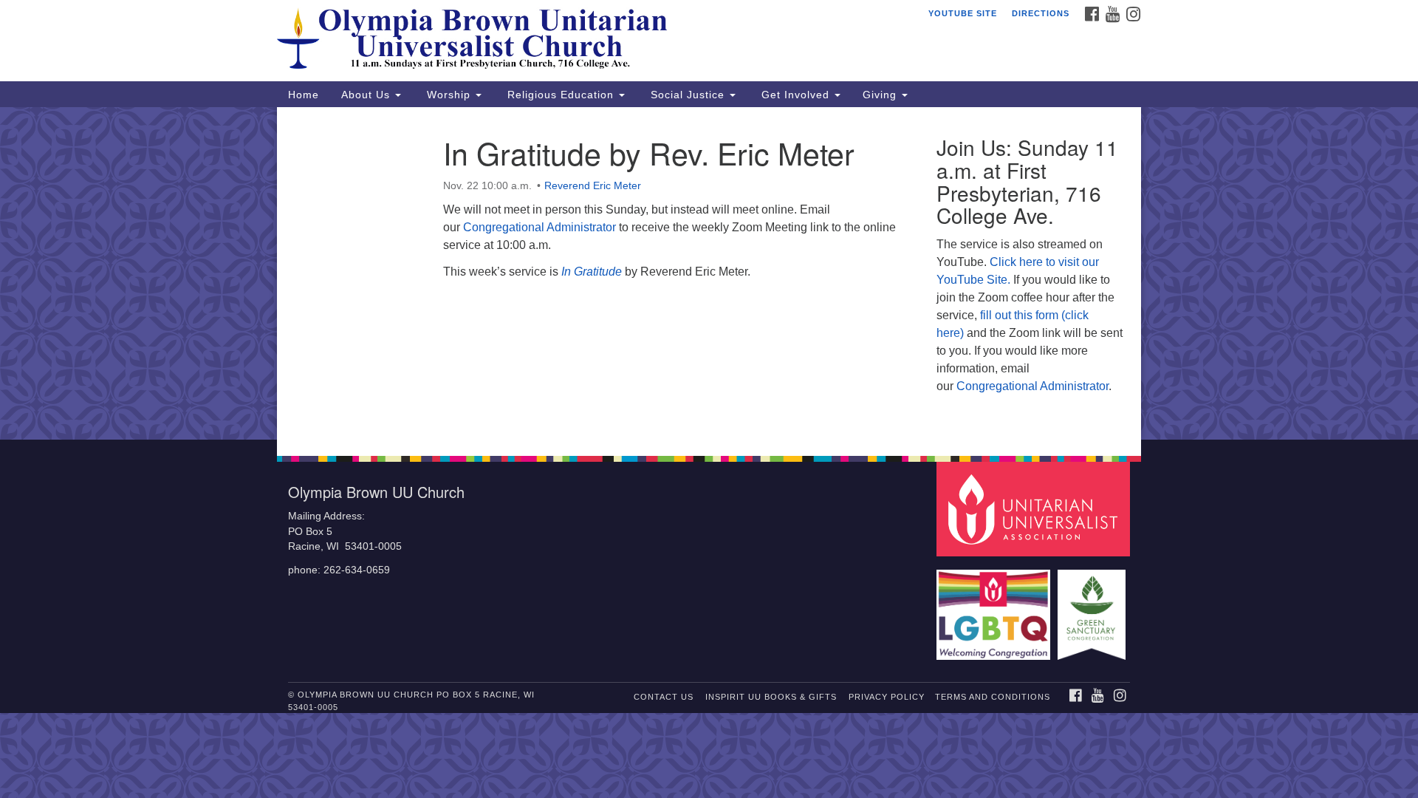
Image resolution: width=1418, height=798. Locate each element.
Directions (1040, 13)
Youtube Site (962, 13)
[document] (709, 273)
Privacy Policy (887, 696)
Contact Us (663, 696)
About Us (367, 94)
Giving (881, 94)
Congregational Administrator (539, 227)
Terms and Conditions (992, 696)
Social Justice (687, 94)
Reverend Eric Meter (592, 185)
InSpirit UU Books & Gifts (771, 696)
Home (303, 94)
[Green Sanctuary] (1093, 607)
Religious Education (560, 94)
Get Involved (795, 94)
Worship (448, 94)
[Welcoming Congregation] (995, 607)
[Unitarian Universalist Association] (1035, 508)
